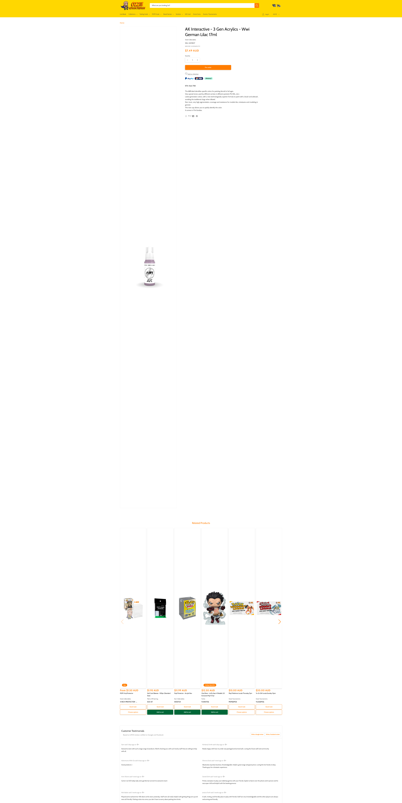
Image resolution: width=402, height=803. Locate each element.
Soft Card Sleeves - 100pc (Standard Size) (158, 694)
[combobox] (204, 5)
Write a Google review (257, 734)
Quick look (133, 707)
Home (122, 23)
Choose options (133, 712)
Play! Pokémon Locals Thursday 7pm (240, 693)
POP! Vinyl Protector (126, 693)
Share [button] (190, 116)
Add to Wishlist (192, 74)
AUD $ (275, 14)
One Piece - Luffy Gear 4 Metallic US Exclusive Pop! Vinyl (213, 694)
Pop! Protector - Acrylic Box (183, 693)
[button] (132, 14)
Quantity (187, 56)
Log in (267, 14)
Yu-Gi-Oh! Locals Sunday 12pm (266, 693)
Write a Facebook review (273, 734)
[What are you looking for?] (256, 5)
